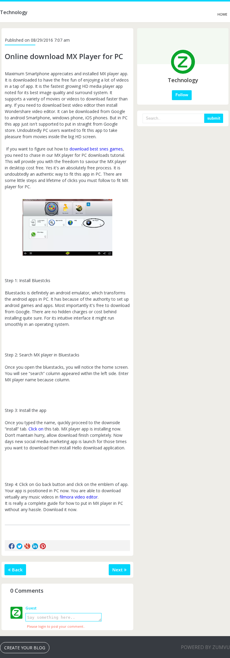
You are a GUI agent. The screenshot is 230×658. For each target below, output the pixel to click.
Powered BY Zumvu (205, 647)
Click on (35, 429)
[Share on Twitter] (19, 546)
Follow (181, 95)
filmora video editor (79, 497)
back (16, 570)
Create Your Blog (24, 648)
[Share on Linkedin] (35, 546)
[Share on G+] (27, 546)
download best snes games (96, 149)
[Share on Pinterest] (43, 546)
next (118, 570)
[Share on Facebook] (12, 546)
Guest (31, 608)
